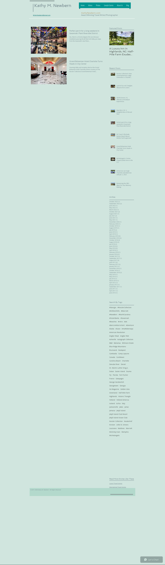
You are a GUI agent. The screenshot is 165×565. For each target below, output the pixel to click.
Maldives (121, 428)
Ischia (118, 403)
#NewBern (113, 314)
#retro (120, 322)
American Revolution (117, 332)
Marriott (129, 428)
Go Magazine (114, 389)
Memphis (125, 432)
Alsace (118, 329)
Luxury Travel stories (115, 483)
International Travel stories (117, 487)
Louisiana (113, 428)
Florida (115, 375)
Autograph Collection (125, 339)
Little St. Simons (122, 425)
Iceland (112, 403)
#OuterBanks (114, 318)
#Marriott (124, 311)
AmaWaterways (127, 329)
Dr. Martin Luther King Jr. (118, 368)
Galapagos (120, 378)
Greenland (113, 393)
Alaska (111, 329)
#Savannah (125, 318)
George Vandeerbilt (116, 382)
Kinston (112, 425)
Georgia (123, 386)
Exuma (128, 371)
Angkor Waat (114, 336)
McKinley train (114, 432)
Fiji (110, 375)
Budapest (122, 350)
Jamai (126, 407)
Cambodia (113, 354)
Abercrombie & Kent (117, 325)
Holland (112, 400)
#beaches (113, 322)
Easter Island (120, 371)
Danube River (114, 364)
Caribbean (120, 357)
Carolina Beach (115, 361)
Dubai (111, 371)
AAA (125, 322)
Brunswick (113, 350)
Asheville (112, 339)
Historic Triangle (124, 396)
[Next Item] (130, 38)
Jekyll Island (121, 410)
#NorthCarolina (124, 314)
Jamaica (112, 410)
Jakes (121, 407)
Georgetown (113, 386)
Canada (112, 357)
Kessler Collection (116, 421)
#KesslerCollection (124, 307)
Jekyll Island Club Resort (118, 414)
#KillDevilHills (114, 311)
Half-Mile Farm (124, 393)
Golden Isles (125, 389)
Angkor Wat (124, 336)
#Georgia (112, 307)
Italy (123, 403)
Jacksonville (113, 407)
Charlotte (125, 361)
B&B (110, 343)
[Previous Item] (113, 38)
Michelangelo (114, 435)
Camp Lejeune (123, 354)
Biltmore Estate (128, 343)
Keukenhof (128, 421)
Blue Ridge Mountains (117, 346)
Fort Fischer (123, 375)
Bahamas (117, 343)
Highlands (113, 396)
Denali (123, 364)
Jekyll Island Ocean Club (118, 418)
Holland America (123, 400)
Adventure (130, 325)
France (111, 378)
